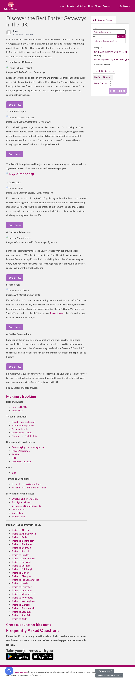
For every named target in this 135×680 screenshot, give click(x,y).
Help (90, 6)
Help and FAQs (19, 406)
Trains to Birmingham (22, 540)
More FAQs (17, 410)
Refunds (70, 6)
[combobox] (109, 31)
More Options (100, 83)
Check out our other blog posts (28, 625)
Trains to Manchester (23, 594)
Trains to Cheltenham (23, 558)
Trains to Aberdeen (21, 530)
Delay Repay (18, 509)
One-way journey (102, 64)
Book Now (14, 104)
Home (61, 6)
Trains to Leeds (19, 583)
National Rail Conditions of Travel (28, 487)
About (98, 6)
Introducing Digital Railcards (26, 505)
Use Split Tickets (102, 77)
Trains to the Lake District (25, 579)
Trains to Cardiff (20, 554)
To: (94, 37)
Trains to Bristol (20, 551)
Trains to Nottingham (23, 601)
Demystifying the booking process (29, 447)
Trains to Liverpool (21, 590)
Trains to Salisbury (21, 611)
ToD (13, 457)
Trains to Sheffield (21, 615)
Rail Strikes (81, 6)
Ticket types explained (23, 421)
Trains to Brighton (21, 547)
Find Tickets (117, 90)
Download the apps (21, 461)
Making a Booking (21, 396)
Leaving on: (97, 47)
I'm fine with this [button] (105, 671)
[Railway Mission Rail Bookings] (16, 6)
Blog (13, 472)
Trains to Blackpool (21, 544)
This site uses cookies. (17, 672)
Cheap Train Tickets (21, 432)
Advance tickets (19, 428)
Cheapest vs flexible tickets (25, 436)
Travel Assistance (20, 450)
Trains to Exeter (20, 572)
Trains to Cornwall (21, 562)
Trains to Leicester (21, 586)
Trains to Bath (19, 537)
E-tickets (16, 454)
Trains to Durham (20, 565)
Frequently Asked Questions (32, 630)
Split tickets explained (22, 425)
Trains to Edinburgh (21, 569)
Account (106, 6)
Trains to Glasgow (21, 576)
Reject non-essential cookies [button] (110, 675)
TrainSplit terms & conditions (26, 484)
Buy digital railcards (21, 502)
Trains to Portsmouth (23, 608)
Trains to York (19, 618)
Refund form (18, 516)
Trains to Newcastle (22, 597)
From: (95, 28)
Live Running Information (24, 498)
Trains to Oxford (20, 604)
